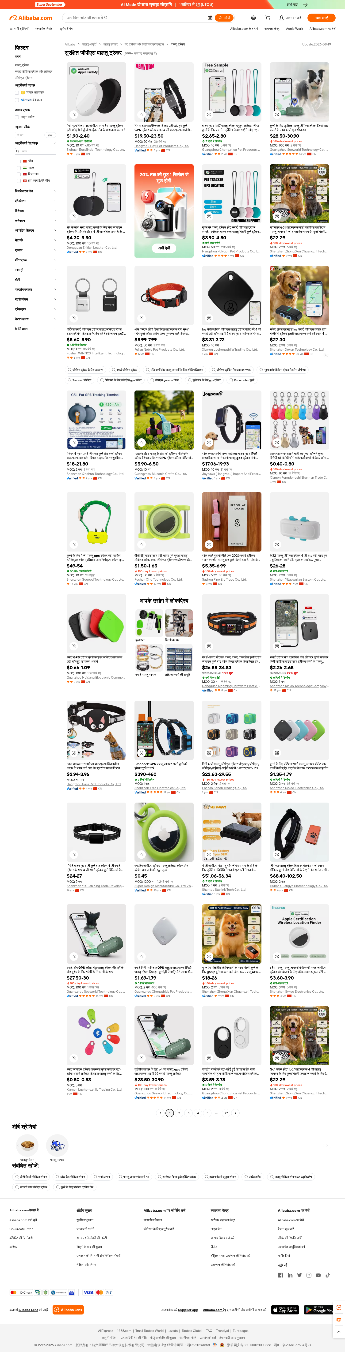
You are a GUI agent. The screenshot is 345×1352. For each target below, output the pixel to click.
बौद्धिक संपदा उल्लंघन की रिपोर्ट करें (230, 1256)
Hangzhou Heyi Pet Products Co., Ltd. (161, 146)
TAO (209, 1331)
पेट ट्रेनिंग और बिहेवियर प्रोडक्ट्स (144, 44)
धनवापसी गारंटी (85, 1229)
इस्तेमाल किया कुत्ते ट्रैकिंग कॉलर (179, 1177)
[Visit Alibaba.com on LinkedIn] (290, 1275)
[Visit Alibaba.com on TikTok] (327, 1275)
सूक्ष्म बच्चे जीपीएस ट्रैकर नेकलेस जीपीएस (285, 370)
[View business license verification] (215, 1345)
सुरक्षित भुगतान (85, 1220)
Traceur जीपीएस (82, 380)
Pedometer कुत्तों (244, 380)
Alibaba (70, 44)
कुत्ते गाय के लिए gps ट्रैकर (207, 380)
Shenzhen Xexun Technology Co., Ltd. (297, 349)
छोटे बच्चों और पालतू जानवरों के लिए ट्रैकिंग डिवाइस (177, 370)
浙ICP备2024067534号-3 (292, 1345)
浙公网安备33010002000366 (249, 1345)
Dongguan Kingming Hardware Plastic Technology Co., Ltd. (231, 686)
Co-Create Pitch (21, 1229)
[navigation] (35, 579)
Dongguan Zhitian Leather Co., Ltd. (92, 247)
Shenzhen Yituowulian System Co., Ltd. (298, 579)
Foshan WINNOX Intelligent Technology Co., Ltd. (96, 353)
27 (226, 1113)
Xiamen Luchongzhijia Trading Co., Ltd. (230, 349)
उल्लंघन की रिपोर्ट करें (223, 1264)
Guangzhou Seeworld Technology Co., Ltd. (299, 149)
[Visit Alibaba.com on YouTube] (318, 1275)
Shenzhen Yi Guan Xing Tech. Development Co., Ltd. (96, 886)
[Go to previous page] (160, 1113)
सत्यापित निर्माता (153, 1220)
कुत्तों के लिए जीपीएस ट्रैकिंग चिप (77, 1187)
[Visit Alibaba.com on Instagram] (309, 1275)
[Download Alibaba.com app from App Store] (285, 1309)
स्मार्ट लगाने (104, 1177)
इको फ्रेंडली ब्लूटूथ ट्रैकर (223, 1177)
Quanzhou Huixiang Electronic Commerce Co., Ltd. (96, 677)
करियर (13, 1247)
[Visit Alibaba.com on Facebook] (281, 1275)
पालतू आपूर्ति (89, 44)
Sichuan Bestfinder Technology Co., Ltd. (96, 149)
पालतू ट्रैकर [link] (178, 44)
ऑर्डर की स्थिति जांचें (290, 1238)
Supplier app (188, 1310)
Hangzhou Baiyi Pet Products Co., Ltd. (94, 784)
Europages (241, 1331)
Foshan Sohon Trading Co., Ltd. (224, 788)
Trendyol (222, 1331)
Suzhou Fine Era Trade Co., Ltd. (224, 579)
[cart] (268, 18)
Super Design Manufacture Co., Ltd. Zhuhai (164, 886)
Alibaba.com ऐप (214, 1310)
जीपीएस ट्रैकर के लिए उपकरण (88, 370)
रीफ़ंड (214, 1247)
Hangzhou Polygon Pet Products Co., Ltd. (231, 251)
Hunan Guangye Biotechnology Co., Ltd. (299, 886)
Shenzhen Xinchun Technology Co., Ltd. (95, 474)
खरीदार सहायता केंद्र (223, 1220)
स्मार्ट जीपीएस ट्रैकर (127, 370)
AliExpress (105, 1331)
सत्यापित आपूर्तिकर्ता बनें (291, 1247)
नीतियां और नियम (86, 1264)
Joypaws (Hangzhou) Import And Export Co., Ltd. (231, 474)
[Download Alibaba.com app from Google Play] (320, 1309)
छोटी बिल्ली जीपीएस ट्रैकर (33, 1177)
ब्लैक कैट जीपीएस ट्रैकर (72, 1177)
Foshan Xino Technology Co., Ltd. (158, 579)
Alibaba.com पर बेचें (291, 1220)
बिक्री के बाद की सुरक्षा (89, 1247)
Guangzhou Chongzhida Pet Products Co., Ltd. (231, 149)
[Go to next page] (235, 1113)
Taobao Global (192, 1331)
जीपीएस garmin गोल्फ (167, 380)
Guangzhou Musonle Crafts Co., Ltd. (160, 474)
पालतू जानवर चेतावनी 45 (136, 1177)
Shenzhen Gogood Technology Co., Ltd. (95, 579)
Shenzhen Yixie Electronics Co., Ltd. (160, 788)
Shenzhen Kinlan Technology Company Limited (299, 686)
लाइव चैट (216, 1229)
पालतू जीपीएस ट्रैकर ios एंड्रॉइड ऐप (293, 1177)
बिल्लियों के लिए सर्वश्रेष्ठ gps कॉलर (123, 380)
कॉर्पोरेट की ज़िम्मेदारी (21, 1238)
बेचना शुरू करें (286, 1229)
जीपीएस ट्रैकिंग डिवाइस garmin (234, 370)
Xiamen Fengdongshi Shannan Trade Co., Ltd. (299, 477)
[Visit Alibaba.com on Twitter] (299, 1275)
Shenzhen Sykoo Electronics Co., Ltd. (297, 788)
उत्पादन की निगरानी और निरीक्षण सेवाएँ (98, 1256)
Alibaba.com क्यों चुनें (23, 1220)
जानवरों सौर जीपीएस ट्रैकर (33, 1187)
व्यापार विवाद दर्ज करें (222, 1238)
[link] (339, 1307)
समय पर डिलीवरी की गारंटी (92, 1238)
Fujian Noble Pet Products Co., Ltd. (159, 349)
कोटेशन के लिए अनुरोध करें (159, 1229)
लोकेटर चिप (255, 1177)
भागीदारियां (284, 1256)
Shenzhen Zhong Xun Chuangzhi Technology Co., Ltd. (299, 251)
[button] (210, 18)
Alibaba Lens (28, 1310)
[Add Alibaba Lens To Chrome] (68, 1309)
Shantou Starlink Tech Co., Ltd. (224, 889)
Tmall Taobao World (149, 1331)
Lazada (173, 1331)
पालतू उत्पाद (111, 44)
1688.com (124, 1331)
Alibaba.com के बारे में (23, 1210)
